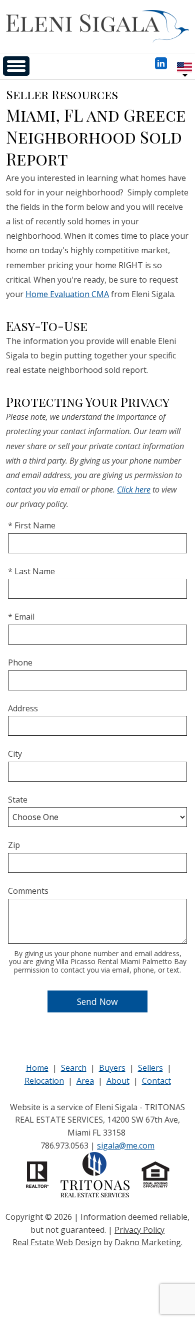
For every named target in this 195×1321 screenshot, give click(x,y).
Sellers (150, 1067)
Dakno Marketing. (148, 1242)
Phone (20, 662)
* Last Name (31, 571)
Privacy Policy (139, 1229)
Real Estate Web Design (57, 1242)
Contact (156, 1080)
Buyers (112, 1067)
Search (73, 1067)
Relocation (44, 1080)
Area (85, 1080)
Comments (28, 890)
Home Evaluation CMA (67, 294)
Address (23, 708)
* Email (21, 616)
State (18, 799)
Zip (14, 844)
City (15, 753)
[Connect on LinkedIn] (161, 66)
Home (37, 1067)
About (118, 1080)
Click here (133, 489)
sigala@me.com (125, 1145)
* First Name (32, 525)
